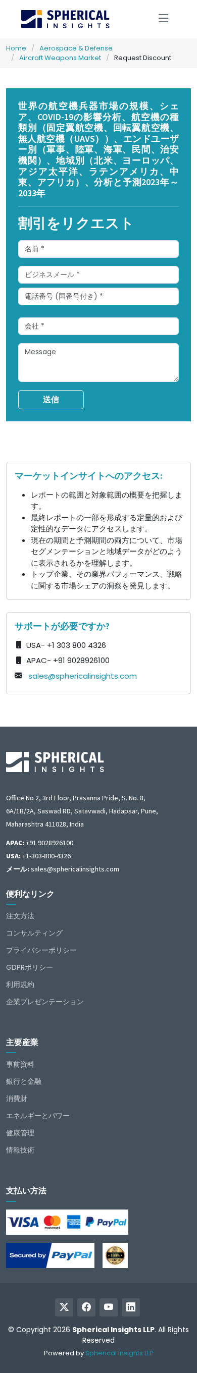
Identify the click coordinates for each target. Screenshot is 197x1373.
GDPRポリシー (29, 967)
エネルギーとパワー (38, 1115)
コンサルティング (34, 933)
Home (16, 48)
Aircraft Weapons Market (60, 58)
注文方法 (20, 915)
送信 (51, 399)
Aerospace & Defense (76, 48)
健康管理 (20, 1132)
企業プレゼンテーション (45, 1001)
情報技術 (20, 1150)
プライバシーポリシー (41, 950)
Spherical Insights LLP (119, 1353)
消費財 (16, 1098)
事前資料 (20, 1064)
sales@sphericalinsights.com (82, 676)
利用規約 (20, 984)
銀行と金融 (23, 1081)
